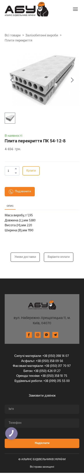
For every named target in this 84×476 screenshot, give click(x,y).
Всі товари (13, 35)
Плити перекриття (18, 40)
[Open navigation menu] (75, 9)
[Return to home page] (26, 9)
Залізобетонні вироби (41, 35)
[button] (16, 168)
